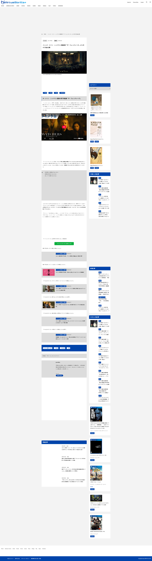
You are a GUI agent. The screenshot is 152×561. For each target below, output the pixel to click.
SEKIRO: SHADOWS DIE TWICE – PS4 (97, 531)
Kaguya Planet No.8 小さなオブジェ (96, 139)
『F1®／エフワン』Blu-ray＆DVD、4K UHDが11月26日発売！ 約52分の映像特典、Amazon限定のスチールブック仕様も (73, 481)
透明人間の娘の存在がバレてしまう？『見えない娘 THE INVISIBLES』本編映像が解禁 (104, 284)
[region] (76, 20)
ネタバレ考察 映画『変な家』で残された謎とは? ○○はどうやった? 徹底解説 (70, 272)
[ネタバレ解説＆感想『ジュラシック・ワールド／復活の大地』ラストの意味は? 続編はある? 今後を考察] (93, 340)
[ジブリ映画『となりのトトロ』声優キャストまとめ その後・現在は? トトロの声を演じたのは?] (93, 180)
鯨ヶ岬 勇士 (50, 40)
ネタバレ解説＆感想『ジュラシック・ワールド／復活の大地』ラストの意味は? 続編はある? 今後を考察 (104, 341)
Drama (21, 548)
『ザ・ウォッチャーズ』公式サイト (63, 243)
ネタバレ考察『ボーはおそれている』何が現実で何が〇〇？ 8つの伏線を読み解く (70, 305)
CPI (150, 558)
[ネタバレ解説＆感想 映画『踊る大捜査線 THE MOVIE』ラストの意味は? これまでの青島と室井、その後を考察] (93, 390)
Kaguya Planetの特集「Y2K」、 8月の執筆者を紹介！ (104, 301)
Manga (33, 548)
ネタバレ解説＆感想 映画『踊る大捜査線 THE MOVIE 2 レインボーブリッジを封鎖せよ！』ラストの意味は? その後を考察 (104, 190)
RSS (69, 348)
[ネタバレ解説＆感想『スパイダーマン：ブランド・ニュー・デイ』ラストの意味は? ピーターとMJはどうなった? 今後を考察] (93, 332)
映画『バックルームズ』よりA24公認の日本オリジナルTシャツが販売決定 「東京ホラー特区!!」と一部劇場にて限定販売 (104, 276)
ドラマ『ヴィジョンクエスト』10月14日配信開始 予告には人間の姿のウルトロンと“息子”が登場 (104, 399)
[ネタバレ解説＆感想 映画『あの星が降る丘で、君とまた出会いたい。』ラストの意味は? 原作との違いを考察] (93, 373)
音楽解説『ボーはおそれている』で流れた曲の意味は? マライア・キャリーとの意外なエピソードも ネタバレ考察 (70, 338)
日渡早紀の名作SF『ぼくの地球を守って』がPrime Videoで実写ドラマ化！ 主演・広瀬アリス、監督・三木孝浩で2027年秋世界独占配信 (104, 215)
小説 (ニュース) (102, 297)
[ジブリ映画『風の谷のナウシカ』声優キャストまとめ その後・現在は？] (93, 356)
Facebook (63, 348)
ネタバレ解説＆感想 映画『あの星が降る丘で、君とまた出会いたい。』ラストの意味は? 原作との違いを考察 (104, 374)
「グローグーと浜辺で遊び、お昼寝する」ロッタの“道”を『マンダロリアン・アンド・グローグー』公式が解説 (104, 198)
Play (36, 548)
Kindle (92, 141)
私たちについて (10, 558)
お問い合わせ (59, 375)
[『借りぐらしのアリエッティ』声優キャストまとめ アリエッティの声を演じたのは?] (93, 348)
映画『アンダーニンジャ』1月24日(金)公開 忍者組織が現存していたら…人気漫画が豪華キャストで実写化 (73, 470)
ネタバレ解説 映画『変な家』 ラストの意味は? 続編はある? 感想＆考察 (69, 256)
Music (29, 548)
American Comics (8, 548)
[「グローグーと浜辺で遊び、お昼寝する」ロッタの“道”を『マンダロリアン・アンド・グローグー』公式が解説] (93, 197)
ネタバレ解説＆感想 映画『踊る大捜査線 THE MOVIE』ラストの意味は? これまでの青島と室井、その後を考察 (104, 391)
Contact (142, 2)
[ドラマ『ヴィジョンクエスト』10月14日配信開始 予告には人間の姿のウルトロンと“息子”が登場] (93, 398)
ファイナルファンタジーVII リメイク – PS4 (98, 455)
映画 (67, 446)
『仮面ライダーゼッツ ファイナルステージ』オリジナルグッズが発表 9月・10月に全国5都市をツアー (104, 206)
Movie (2, 548)
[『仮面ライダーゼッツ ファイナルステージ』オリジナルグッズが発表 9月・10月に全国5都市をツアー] (93, 205)
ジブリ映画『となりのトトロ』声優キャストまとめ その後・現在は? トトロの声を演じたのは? (104, 181)
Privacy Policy (135, 2)
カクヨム (57, 373)
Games (25, 548)
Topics (40, 548)
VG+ (147, 558)
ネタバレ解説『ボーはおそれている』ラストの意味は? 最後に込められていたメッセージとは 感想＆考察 (70, 289)
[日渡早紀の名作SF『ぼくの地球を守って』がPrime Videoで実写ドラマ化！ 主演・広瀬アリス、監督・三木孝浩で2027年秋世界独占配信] (93, 213)
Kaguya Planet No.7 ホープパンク (96, 165)
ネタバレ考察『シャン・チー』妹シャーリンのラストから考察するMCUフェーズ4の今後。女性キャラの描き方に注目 (73, 448)
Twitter (56, 348)
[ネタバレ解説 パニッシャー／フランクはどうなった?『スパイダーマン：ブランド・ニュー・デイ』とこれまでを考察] (93, 365)
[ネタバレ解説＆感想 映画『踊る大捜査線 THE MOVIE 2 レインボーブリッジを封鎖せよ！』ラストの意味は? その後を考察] (93, 189)
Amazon (92, 115)
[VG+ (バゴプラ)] (13, 2)
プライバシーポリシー (25, 558)
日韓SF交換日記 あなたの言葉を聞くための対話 (99, 112)
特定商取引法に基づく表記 (36, 558)
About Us (129, 2)
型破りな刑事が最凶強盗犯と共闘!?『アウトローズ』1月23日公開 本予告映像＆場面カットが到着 (73, 459)
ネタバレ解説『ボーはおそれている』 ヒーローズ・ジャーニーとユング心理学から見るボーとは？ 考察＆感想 (70, 322)
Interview (44, 548)
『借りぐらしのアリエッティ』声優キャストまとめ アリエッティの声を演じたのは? (104, 349)
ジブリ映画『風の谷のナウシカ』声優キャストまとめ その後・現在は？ (104, 358)
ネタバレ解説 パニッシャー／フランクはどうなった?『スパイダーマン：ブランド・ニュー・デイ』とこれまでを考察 (104, 366)
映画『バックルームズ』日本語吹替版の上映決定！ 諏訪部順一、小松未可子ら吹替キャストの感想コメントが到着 (104, 292)
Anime (14, 548)
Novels (17, 548)
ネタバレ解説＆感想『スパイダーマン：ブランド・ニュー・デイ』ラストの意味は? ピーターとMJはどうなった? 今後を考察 (104, 333)
